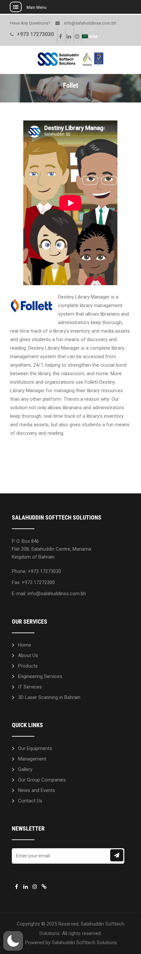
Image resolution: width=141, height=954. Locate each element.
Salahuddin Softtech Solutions (84, 942)
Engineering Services (40, 676)
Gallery (25, 769)
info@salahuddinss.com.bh (90, 23)
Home (24, 645)
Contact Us (30, 801)
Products (28, 666)
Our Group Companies (42, 780)
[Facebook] (60, 36)
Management (32, 759)
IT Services (30, 687)
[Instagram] (76, 36)
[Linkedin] (68, 36)
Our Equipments (35, 748)
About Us (28, 655)
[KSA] (44, 886)
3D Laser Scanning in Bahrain (49, 697)
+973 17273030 (35, 34)
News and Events (36, 790)
